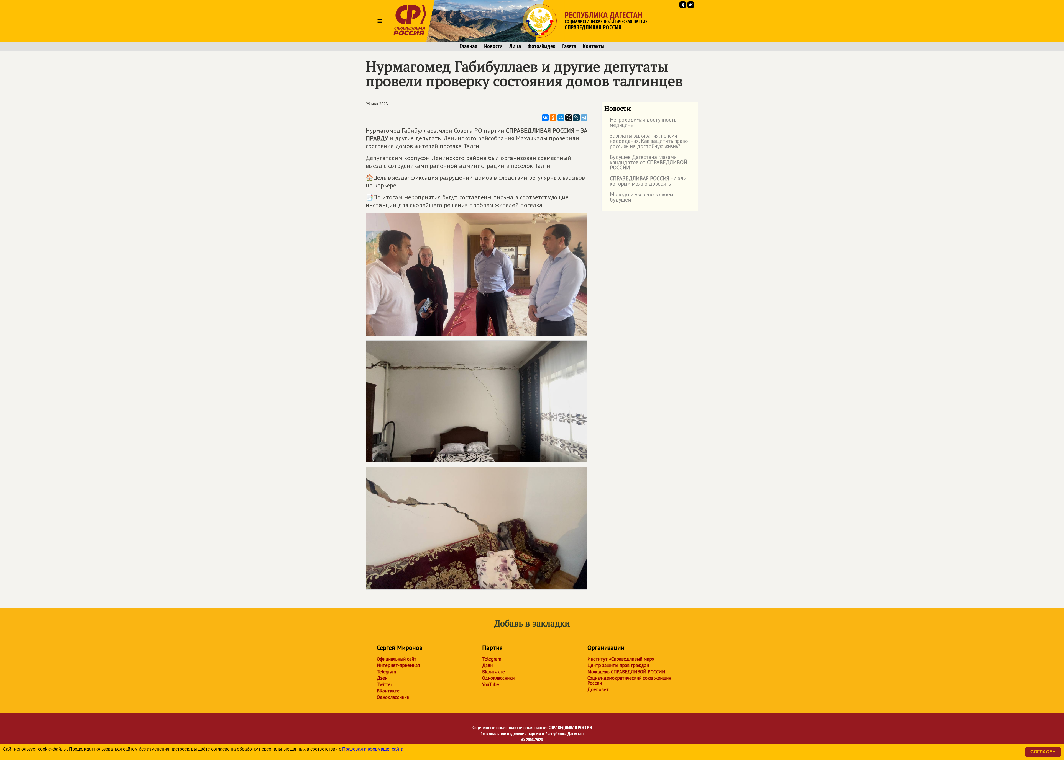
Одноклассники (393, 697)
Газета (569, 46)
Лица (515, 46)
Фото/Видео (542, 46)
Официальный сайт (396, 658)
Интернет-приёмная (398, 665)
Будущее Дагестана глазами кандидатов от (645, 162)
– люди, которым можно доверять (645, 181)
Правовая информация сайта (372, 749)
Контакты (594, 46)
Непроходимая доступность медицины (640, 122)
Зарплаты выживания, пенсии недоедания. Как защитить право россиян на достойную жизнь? (646, 141)
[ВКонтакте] (545, 117)
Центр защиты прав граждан (618, 665)
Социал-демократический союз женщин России (629, 681)
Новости (493, 46)
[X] (568, 117)
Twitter (384, 684)
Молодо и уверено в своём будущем (638, 197)
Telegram (386, 671)
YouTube (490, 684)
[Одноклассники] (553, 117)
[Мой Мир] (560, 117)
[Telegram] (584, 117)
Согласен (1043, 751)
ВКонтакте (388, 690)
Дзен (382, 678)
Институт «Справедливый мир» (620, 658)
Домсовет (598, 689)
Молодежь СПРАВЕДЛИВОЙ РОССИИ (626, 671)
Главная (468, 46)
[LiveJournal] (576, 117)
